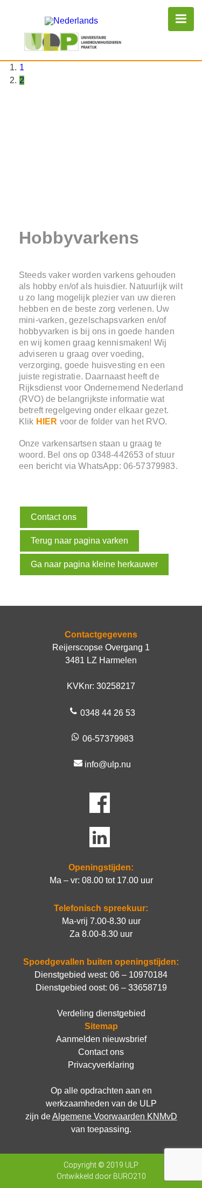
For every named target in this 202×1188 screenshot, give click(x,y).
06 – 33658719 (138, 987)
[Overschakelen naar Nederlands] (71, 20)
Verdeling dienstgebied (101, 1013)
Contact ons (53, 517)
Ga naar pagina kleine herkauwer (94, 564)
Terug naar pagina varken (79, 540)
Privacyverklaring (101, 1064)
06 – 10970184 (139, 974)
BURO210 (129, 1176)
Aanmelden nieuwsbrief (101, 1039)
